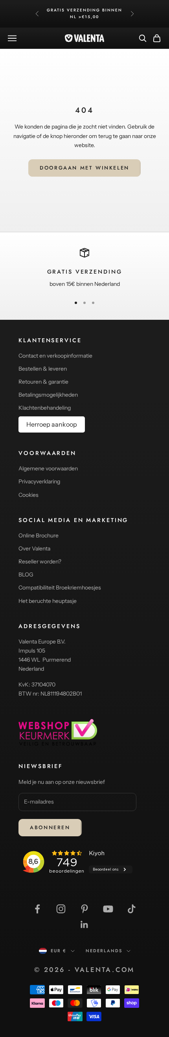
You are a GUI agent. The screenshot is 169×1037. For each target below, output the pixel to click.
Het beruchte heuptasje (47, 600)
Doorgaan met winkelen (84, 168)
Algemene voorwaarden (48, 468)
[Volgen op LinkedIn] (84, 924)
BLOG (25, 574)
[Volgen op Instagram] (60, 908)
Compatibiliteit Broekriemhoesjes (59, 587)
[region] (84, 268)
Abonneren (50, 827)
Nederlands (104, 950)
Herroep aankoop (51, 424)
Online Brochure (38, 535)
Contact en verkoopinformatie (55, 355)
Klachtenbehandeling (44, 407)
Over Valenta (34, 548)
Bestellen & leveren (42, 368)
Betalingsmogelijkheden (48, 394)
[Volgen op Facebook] (37, 908)
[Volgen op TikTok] (131, 908)
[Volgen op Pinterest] (84, 908)
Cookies (28, 494)
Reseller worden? (39, 561)
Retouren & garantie (43, 381)
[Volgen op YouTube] (108, 908)
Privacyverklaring (39, 481)
